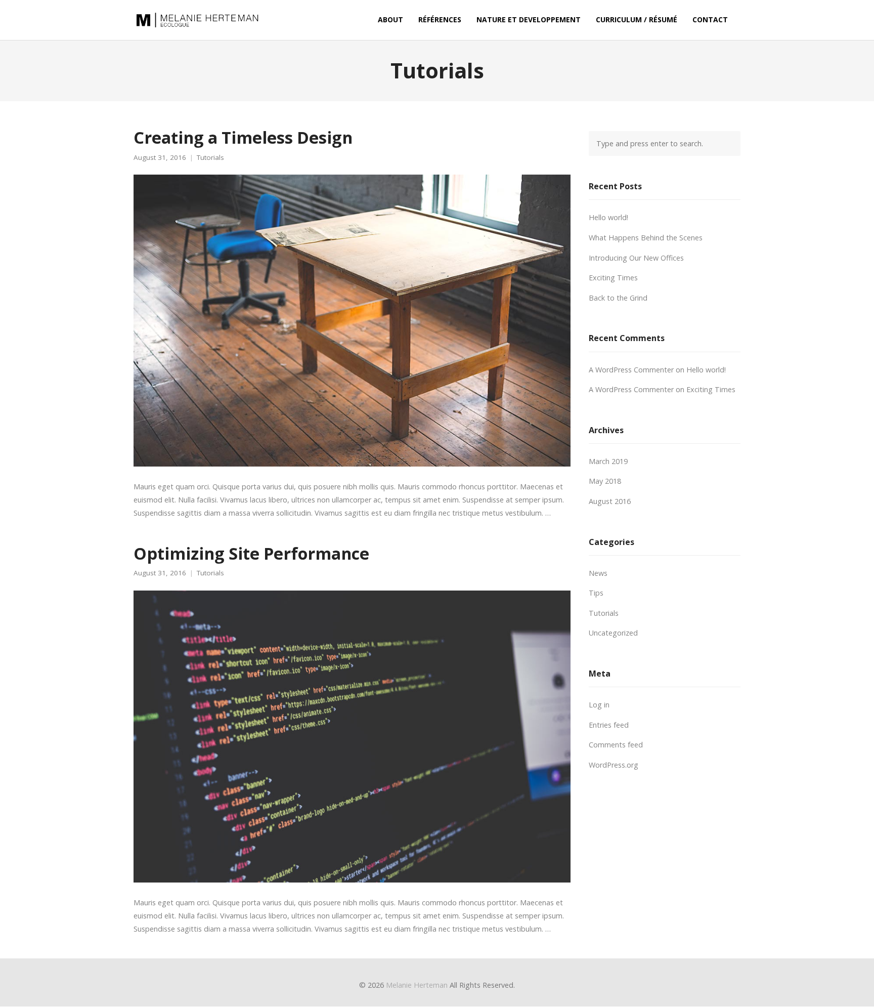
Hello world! (608, 217)
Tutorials (210, 157)
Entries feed (609, 725)
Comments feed (616, 744)
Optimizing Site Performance (251, 553)
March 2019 (608, 461)
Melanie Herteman (417, 985)
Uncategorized (613, 633)
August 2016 (610, 501)
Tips (596, 593)
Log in (599, 704)
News (598, 573)
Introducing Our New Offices (636, 258)
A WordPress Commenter (631, 369)
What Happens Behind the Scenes (646, 237)
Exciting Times (613, 277)
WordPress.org (613, 765)
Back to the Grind (618, 298)
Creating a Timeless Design (243, 137)
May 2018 (605, 481)
